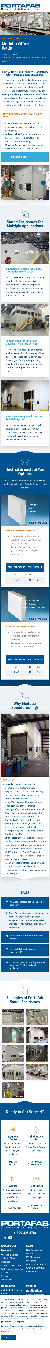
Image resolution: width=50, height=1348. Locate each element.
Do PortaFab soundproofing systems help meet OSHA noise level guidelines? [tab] (27, 965)
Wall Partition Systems (12, 1268)
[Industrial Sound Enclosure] (37, 1017)
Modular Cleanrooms (11, 1265)
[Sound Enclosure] (13, 1053)
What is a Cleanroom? (36, 1264)
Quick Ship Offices (9, 1254)
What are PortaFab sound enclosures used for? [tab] (27, 903)
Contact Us (14, 1208)
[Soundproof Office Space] (13, 1090)
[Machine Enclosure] (13, 1035)
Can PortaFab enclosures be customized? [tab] (23, 950)
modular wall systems (26, 90)
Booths (4, 1272)
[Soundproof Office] (37, 1072)
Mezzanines (6, 1279)
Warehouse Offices (35, 1294)
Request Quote (12, 1163)
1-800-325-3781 (25, 1233)
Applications (22, 57)
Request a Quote (20, 157)
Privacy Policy (35, 1326)
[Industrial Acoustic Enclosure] (13, 1017)
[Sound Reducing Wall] (37, 1053)
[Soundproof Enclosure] (13, 1072)
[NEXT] (43, 183)
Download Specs (37, 1207)
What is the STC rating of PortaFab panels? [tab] (26, 937)
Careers (5, 1293)
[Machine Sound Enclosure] (37, 1035)
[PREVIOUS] (6, 183)
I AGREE (8, 1337)
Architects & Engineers (12, 1290)
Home (6, 54)
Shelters (5, 1276)
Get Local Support (36, 1163)
